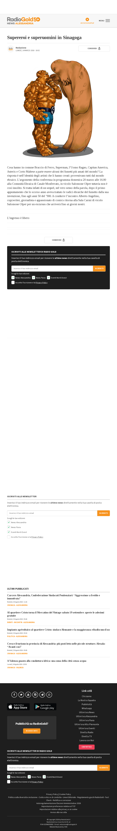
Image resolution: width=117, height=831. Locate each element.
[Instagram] (35, 695)
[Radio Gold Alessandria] (23, 20)
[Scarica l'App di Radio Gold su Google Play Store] (45, 706)
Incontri (18, 622)
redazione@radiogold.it (68, 824)
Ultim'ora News (86, 712)
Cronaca (11, 605)
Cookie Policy (65, 794)
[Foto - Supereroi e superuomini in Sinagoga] (58, 107)
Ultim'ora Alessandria (86, 716)
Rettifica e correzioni (62, 800)
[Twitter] (21, 695)
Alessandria (22, 605)
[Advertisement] (58, 316)
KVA (65, 827)
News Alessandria (23, 277)
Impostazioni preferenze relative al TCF (58, 806)
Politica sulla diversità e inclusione (22, 797)
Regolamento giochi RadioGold (90, 797)
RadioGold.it (65, 819)
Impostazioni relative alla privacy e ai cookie (58, 809)
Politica (11, 636)
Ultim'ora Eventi (87, 728)
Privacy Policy (42, 282)
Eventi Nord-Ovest (59, 277)
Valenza (20, 667)
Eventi (10, 622)
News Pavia (41, 277)
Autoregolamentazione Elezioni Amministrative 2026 (58, 803)
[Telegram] (42, 695)
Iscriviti (99, 268)
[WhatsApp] (49, 695)
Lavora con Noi (86, 740)
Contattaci (87, 747)
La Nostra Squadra (87, 700)
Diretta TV (87, 736)
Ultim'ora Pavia (86, 720)
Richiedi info (32, 731)
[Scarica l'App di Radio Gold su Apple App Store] (18, 706)
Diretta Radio (86, 732)
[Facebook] (14, 695)
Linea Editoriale (69, 797)
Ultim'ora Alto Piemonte (86, 724)
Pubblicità (87, 704)
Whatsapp (87, 708)
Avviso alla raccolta (58, 812)
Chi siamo (86, 696)
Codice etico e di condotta (50, 797)
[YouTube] (28, 695)
